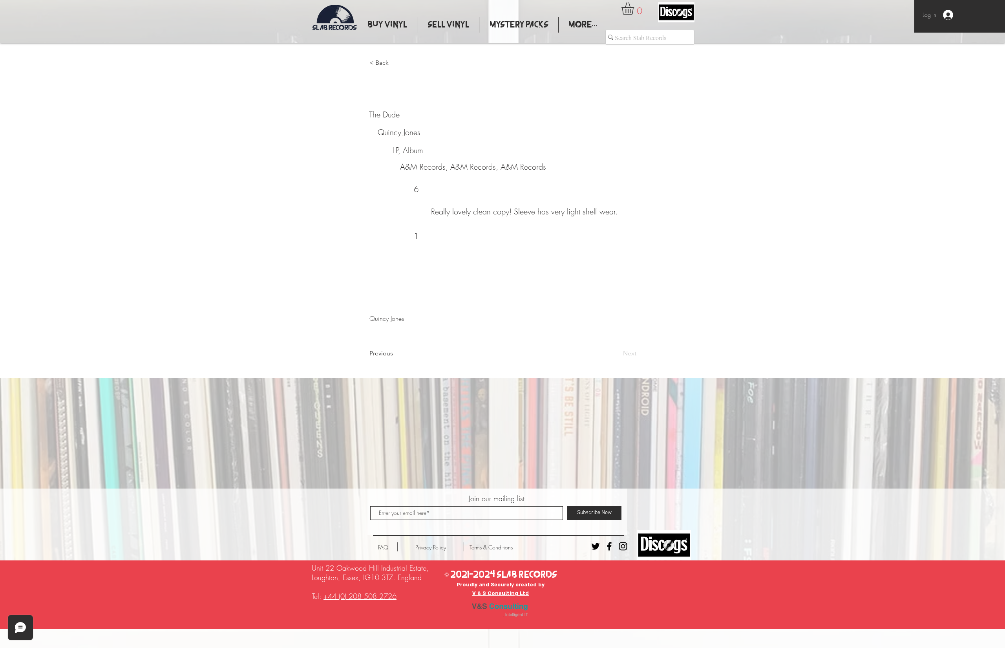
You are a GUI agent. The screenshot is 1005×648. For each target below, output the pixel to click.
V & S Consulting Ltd (500, 593)
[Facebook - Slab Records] (609, 546)
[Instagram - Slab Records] (623, 546)
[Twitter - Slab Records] (595, 546)
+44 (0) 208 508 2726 (360, 596)
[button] (635, 8)
